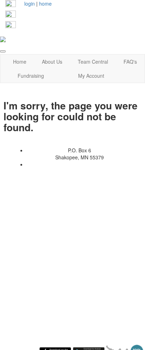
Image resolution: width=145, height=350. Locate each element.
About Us (52, 61)
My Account (91, 75)
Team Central (93, 61)
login (29, 3)
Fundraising (31, 75)
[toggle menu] (3, 51)
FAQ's (130, 61)
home (45, 3)
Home (19, 61)
